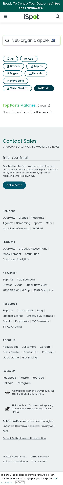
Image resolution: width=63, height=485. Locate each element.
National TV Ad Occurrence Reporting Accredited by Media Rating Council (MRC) (32, 408)
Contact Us (31, 352)
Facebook (9, 378)
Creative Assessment (33, 249)
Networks (37, 218)
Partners (48, 352)
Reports (37, 73)
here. (6, 431)
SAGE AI (37, 228)
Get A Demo (14, 185)
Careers (45, 347)
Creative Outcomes (40, 316)
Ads (30, 59)
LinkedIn (8, 383)
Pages (13, 73)
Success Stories (13, 316)
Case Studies (18, 88)
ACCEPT (20, 482)
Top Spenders (26, 279)
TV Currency (40, 321)
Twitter (24, 378)
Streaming (23, 223)
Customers (29, 347)
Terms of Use (21, 172)
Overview (9, 218)
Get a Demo (11, 357)
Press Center (11, 352)
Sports (38, 223)
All (12, 59)
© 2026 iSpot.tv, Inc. (14, 456)
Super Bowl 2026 (36, 285)
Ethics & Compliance (15, 461)
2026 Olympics (43, 290)
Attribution (32, 254)
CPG (49, 223)
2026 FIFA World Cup (16, 290)
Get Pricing (29, 357)
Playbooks (16, 81)
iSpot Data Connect (16, 228)
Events (7, 321)
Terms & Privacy (39, 456)
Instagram (24, 383)
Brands (14, 66)
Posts (45, 88)
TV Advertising (12, 327)
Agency (8, 223)
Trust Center (38, 461)
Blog (40, 310)
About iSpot (10, 347)
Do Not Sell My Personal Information (24, 438)
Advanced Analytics (16, 259)
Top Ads (8, 279)
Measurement (12, 254)
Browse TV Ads (12, 285)
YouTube (38, 378)
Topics (38, 66)
